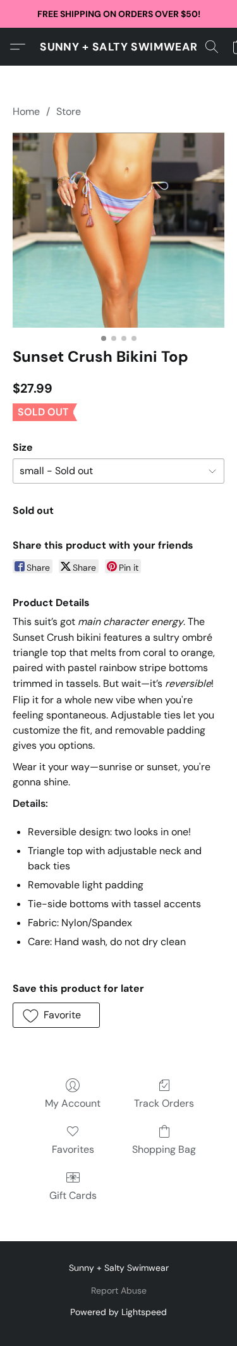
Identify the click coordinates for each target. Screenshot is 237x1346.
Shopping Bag (164, 1149)
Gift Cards (73, 1195)
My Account (72, 1103)
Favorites (73, 1149)
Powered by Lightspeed (118, 1312)
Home (26, 111)
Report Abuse (119, 1290)
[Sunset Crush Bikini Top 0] (118, 230)
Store (68, 111)
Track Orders (164, 1103)
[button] (119, 47)
